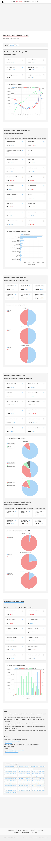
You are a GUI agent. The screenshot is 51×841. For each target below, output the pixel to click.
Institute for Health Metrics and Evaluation (14, 750)
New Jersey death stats (9, 766)
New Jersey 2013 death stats (24, 780)
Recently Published (25, 832)
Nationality (33, 830)
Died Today (18, 830)
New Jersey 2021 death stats (38, 773)
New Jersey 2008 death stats (10, 785)
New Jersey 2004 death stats (24, 787)
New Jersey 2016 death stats (24, 778)
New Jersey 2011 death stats (10, 783)
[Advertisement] (25, 17)
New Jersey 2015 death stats (38, 778)
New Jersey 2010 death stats (24, 783)
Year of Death (40, 830)
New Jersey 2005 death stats (10, 787)
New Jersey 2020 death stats (10, 776)
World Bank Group (9, 746)
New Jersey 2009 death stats (38, 783)
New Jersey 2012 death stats (38, 780)
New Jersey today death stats (22, 766)
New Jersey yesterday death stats (37, 766)
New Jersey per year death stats (26, 768)
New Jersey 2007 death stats (24, 785)
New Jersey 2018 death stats (38, 776)
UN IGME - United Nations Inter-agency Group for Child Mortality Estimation (22, 744)
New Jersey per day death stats (11, 768)
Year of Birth (16, 832)
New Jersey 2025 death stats (24, 771)
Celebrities (33, 1)
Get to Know (34, 832)
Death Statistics (19, 1)
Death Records (26, 1)
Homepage (13, 1)
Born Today (25, 830)
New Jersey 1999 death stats (10, 792)
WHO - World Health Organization (12, 741)
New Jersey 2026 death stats (10, 771)
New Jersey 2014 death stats (10, 780)
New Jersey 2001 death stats (24, 790)
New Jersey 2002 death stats (10, 790)
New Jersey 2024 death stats (38, 771)
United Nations (8, 742)
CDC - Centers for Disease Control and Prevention (16, 739)
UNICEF (7, 748)
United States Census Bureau (11, 751)
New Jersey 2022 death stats (24, 773)
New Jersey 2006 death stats (38, 785)
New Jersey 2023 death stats (10, 773)
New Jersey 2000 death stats (38, 790)
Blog (38, 1)
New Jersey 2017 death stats (10, 778)
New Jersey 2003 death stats (38, 787)
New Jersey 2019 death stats (24, 776)
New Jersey (17, 38)
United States (11, 38)
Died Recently (11, 830)
